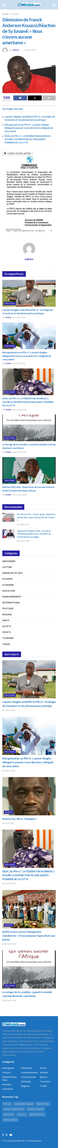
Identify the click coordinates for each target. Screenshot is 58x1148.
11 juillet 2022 (30, 49)
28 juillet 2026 (20, 452)
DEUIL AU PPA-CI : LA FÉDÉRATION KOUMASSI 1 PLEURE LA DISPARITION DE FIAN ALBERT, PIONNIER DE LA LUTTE (27, 139)
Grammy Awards (35, 1109)
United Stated (10, 1120)
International (11, 602)
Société (6, 626)
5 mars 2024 (23, 524)
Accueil (5, 14)
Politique (15, 14)
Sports (6, 632)
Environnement (11, 596)
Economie (8, 584)
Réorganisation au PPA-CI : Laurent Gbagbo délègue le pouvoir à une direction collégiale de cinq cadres (28, 128)
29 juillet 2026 (20, 410)
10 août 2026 (19, 363)
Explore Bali (43, 1104)
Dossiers (7, 578)
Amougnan (8, 561)
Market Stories (37, 1114)
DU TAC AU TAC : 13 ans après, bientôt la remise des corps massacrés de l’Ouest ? (36, 517)
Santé (5, 620)
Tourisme (8, 638)
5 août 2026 (9, 823)
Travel (6, 644)
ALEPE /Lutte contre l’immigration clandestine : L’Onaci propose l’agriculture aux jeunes (28, 935)
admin (16, 49)
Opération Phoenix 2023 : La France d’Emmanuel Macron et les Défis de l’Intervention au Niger (34, 533)
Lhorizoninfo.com (17, 1140)
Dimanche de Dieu (12, 572)
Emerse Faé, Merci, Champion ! (19, 819)
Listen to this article (19, 153)
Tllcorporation (35, 1140)
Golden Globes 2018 (13, 1109)
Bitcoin (7, 1104)
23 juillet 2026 (20, 495)
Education (8, 590)
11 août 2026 (19, 317)
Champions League (24, 1104)
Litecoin (22, 1114)
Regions (7, 614)
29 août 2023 (24, 541)
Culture (7, 567)
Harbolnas (9, 1114)
